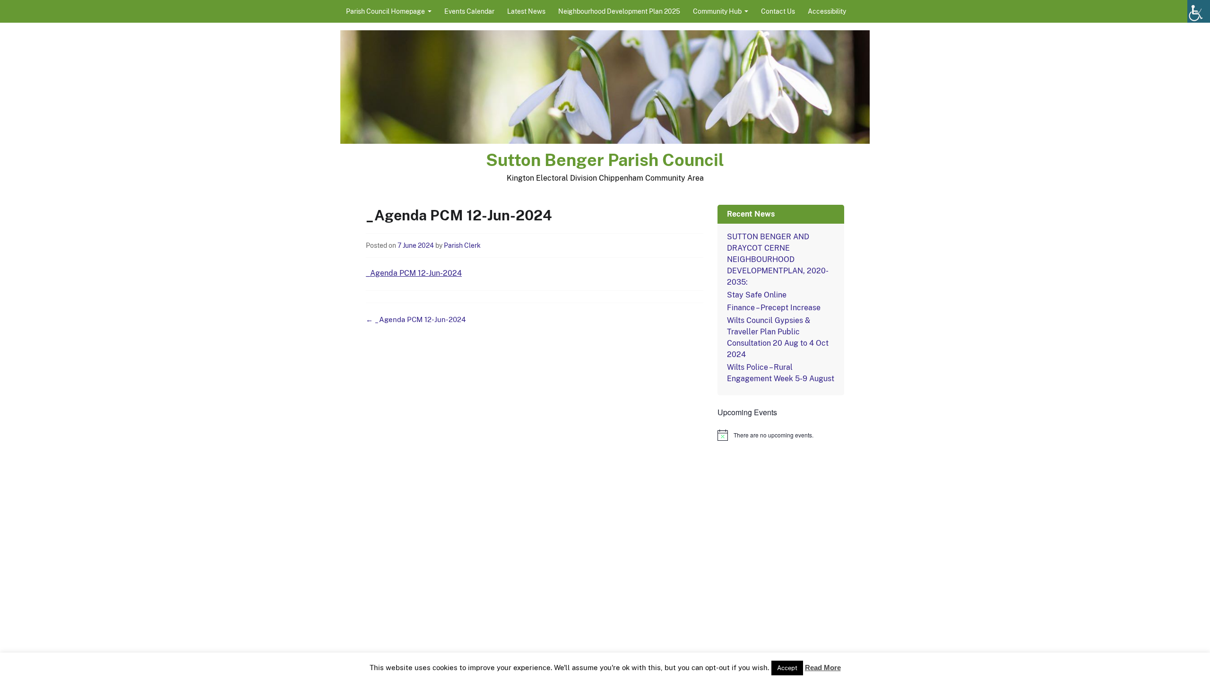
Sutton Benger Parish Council (605, 160)
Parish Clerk (462, 245)
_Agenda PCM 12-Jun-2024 (414, 273)
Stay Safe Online (756, 294)
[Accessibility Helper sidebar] (1198, 11)
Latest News (526, 11)
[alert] (780, 435)
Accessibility (827, 11)
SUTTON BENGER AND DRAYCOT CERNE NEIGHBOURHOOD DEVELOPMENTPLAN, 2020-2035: (778, 259)
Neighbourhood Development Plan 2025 (619, 11)
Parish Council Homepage (385, 11)
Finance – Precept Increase (774, 307)
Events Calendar (469, 11)
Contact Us (778, 11)
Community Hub (717, 11)
